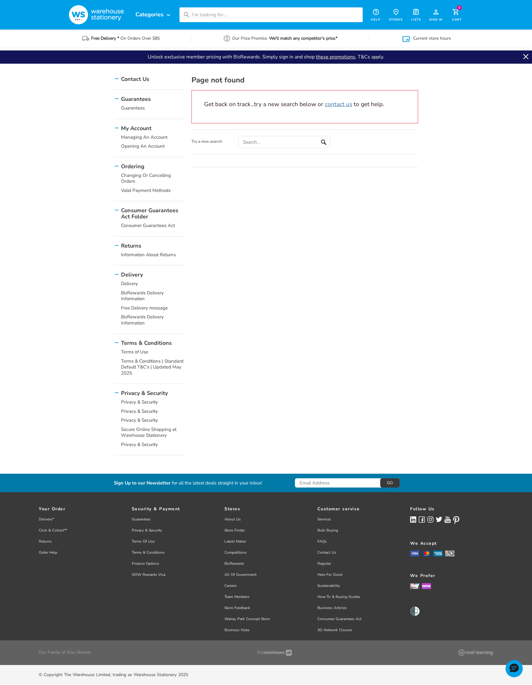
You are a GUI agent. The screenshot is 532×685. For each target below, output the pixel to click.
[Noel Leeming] (475, 653)
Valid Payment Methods (146, 190)
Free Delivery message (144, 308)
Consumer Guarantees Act (148, 225)
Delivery (129, 284)
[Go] (324, 142)
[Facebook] (422, 519)
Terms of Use (134, 352)
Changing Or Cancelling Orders (146, 178)
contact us (338, 104)
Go (390, 483)
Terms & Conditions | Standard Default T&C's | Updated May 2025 (152, 367)
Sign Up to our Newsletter (142, 483)
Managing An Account (144, 137)
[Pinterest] (456, 520)
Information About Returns (148, 255)
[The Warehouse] (274, 653)
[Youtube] (448, 519)
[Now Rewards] (426, 586)
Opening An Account (143, 146)
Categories (153, 14)
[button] (514, 668)
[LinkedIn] (413, 519)
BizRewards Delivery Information (142, 296)
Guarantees (133, 108)
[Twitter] (439, 519)
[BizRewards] (414, 586)
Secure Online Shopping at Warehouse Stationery (148, 432)
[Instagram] (430, 519)
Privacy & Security (139, 402)
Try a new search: (207, 141)
